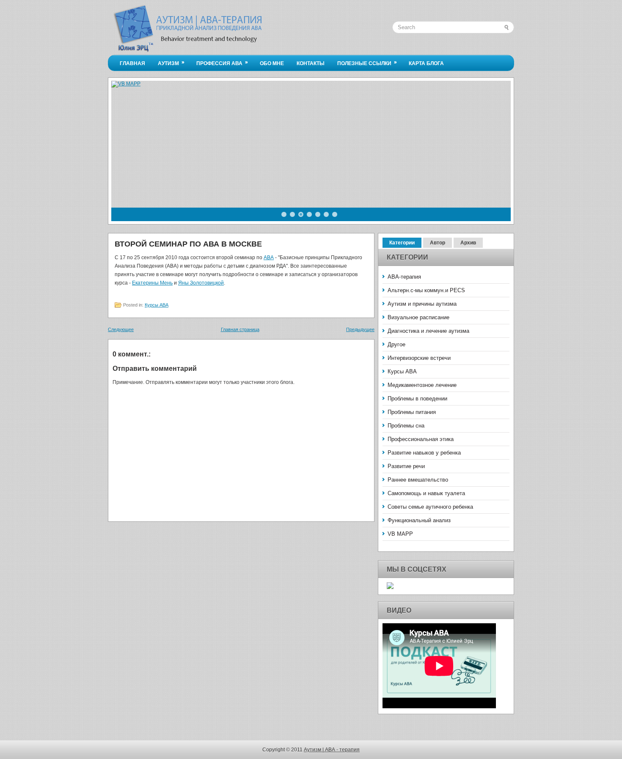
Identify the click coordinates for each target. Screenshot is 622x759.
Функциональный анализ (419, 520)
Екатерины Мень (152, 283)
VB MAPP (400, 534)
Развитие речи (406, 466)
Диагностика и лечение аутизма (428, 331)
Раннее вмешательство (418, 480)
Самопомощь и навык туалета (426, 493)
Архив (468, 243)
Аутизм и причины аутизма (422, 304)
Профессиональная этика (421, 439)
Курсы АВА (156, 304)
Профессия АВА (222, 62)
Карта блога (426, 63)
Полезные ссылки (367, 62)
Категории (402, 243)
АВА (269, 257)
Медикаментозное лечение (422, 385)
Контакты (311, 63)
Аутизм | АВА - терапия (332, 750)
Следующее (121, 329)
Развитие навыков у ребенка (424, 452)
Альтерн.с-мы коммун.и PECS (426, 290)
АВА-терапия (404, 277)
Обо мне (272, 63)
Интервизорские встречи (419, 358)
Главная (132, 63)
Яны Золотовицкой (201, 283)
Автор (437, 243)
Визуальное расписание (418, 317)
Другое (396, 344)
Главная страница (240, 329)
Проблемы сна (406, 425)
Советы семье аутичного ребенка (430, 507)
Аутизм (171, 62)
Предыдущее (360, 329)
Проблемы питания (412, 412)
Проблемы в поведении (417, 398)
